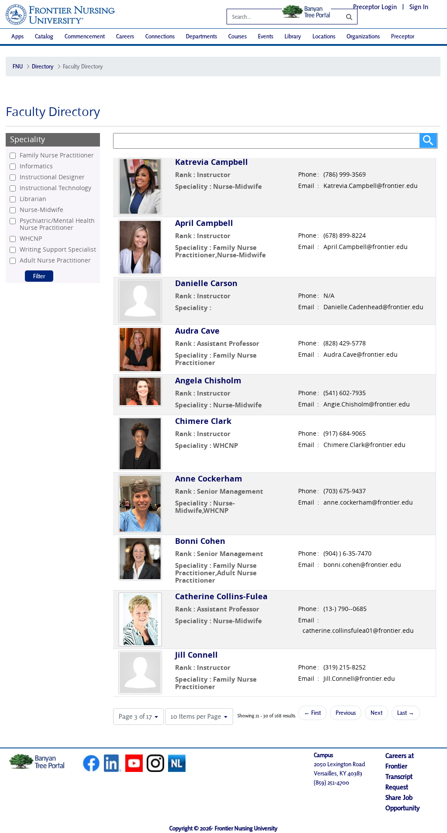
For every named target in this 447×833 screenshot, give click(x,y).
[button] (138, 716)
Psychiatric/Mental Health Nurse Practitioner (57, 224)
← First (312, 713)
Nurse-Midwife (41, 209)
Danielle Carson (206, 283)
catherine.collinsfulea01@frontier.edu (358, 630)
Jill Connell (196, 654)
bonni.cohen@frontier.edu (362, 564)
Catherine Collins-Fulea (221, 596)
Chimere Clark (203, 421)
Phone (307, 174)
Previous (346, 713)
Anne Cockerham (208, 478)
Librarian (33, 198)
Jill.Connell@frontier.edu (359, 678)
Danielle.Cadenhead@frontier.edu (373, 307)
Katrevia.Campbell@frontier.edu (370, 185)
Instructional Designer (52, 177)
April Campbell (204, 223)
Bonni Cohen (200, 541)
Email (306, 185)
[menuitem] (17, 36)
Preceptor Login (375, 6)
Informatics (36, 166)
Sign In (418, 6)
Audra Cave (197, 330)
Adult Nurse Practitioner (55, 260)
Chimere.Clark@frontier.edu (364, 444)
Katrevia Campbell (211, 162)
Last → (405, 713)
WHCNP (31, 238)
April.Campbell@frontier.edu (365, 246)
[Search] (343, 16)
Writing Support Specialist (58, 249)
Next (376, 713)
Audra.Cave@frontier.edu (360, 354)
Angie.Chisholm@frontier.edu (366, 404)
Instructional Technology (55, 187)
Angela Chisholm (208, 380)
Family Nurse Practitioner (57, 155)
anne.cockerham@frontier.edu (368, 502)
